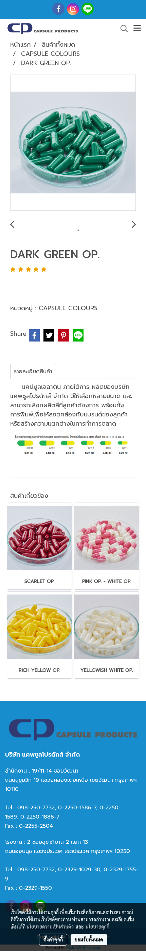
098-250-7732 (36, 808)
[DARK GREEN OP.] (73, 143)
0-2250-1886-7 (39, 817)
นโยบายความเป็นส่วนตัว (50, 926)
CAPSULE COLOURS (68, 308)
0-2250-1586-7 (77, 808)
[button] (122, 28)
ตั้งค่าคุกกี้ (53, 939)
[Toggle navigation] (137, 28)
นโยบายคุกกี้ (97, 926)
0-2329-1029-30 (79, 870)
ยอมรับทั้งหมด (89, 939)
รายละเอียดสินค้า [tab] (33, 371)
